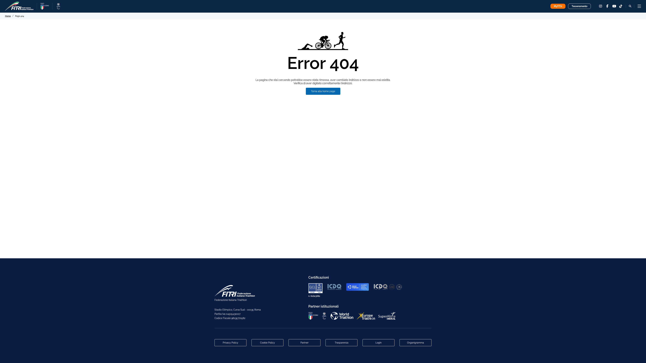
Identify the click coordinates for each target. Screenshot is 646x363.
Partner (304, 342)
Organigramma (415, 342)
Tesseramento (579, 6)
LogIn (378, 342)
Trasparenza (341, 342)
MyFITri (558, 6)
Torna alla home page (323, 91)
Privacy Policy (230, 342)
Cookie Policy (267, 342)
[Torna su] (640, 357)
